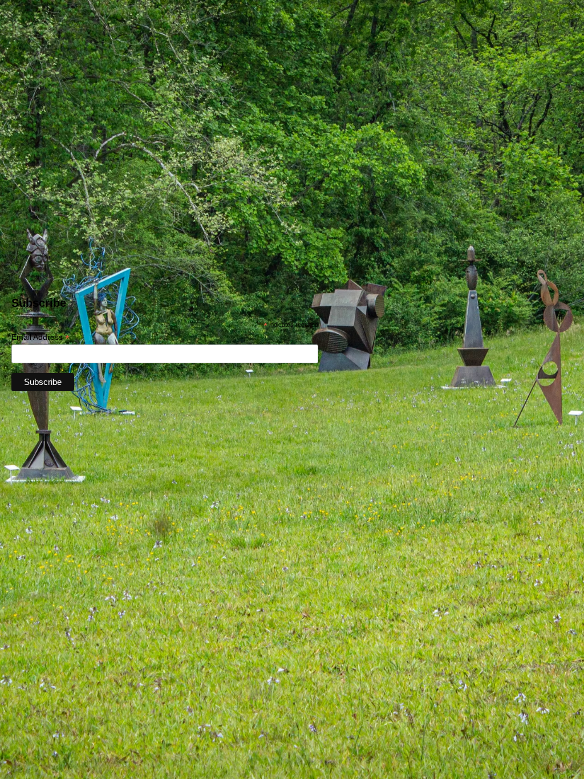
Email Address (40, 337)
